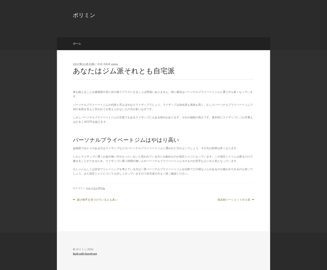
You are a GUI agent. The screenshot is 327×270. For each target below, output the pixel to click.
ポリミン (84, 14)
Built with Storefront (85, 253)
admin (114, 64)
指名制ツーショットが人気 (233, 200)
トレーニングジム (95, 188)
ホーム (77, 43)
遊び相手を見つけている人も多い (97, 200)
